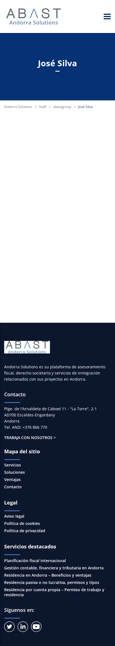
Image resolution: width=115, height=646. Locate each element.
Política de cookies (22, 523)
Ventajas (12, 479)
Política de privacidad (24, 531)
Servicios (12, 465)
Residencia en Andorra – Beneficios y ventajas (47, 575)
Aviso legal (14, 516)
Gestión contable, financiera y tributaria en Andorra (54, 567)
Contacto (13, 487)
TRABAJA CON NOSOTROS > (30, 437)
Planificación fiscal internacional (35, 560)
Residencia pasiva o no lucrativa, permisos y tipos (51, 582)
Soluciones (14, 472)
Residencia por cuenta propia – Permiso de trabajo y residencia (54, 592)
